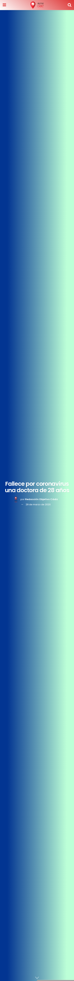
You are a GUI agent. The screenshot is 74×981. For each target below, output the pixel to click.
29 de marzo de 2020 (38, 504)
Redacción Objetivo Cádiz (41, 499)
